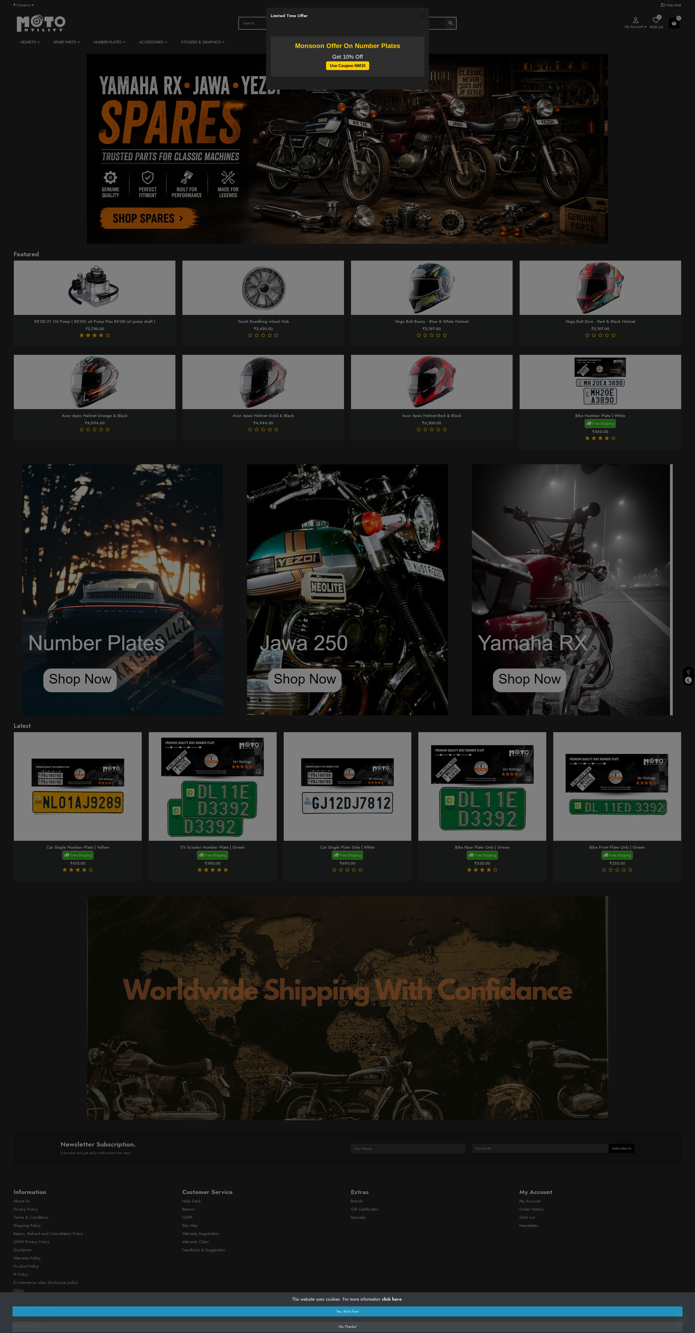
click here (392, 1299)
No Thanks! (347, 1326)
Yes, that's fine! (347, 1311)
